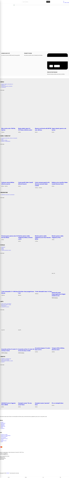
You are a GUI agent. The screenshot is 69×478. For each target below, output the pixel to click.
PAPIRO (7, 473)
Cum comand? (3, 437)
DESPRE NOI (3, 423)
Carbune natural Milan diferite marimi (7, 183)
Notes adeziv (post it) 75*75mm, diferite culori (25, 129)
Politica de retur (4, 440)
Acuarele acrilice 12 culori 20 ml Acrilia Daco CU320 (26, 349)
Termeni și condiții (4, 434)
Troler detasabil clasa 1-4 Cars (43, 291)
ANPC (2, 441)
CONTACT (3, 428)
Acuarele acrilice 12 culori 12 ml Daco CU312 (9, 349)
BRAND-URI (3, 426)
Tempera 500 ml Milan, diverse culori (58, 348)
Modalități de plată (4, 438)
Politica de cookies (4, 436)
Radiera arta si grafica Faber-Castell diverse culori (60, 183)
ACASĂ (2, 422)
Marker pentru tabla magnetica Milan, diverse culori (25, 237)
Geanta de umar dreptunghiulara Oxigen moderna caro (58, 294)
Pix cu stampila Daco (57, 403)
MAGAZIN (2, 424)
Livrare (2, 439)
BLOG (2, 427)
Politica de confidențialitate (5, 435)
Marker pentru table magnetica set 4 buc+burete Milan (43, 237)
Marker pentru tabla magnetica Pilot (57, 236)
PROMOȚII (3, 425)
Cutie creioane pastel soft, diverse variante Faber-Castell (42, 184)
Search (48, 1)
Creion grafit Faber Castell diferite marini (25, 183)
